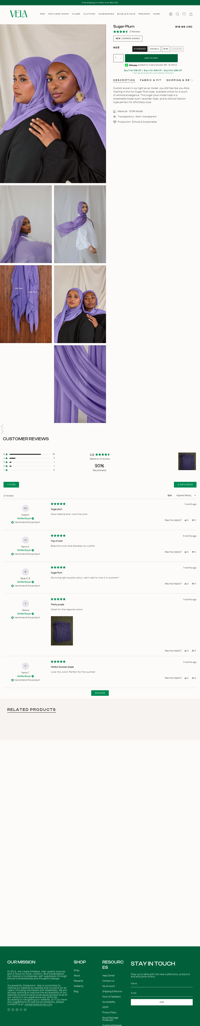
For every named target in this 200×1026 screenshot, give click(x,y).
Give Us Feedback (111, 997)
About (77, 975)
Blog (76, 991)
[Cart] (191, 14)
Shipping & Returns (112, 991)
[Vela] (18, 14)
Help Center (108, 975)
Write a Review (188, 486)
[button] (42, 14)
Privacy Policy (109, 1012)
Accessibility (108, 1002)
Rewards (78, 981)
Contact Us (108, 981)
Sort (170, 495)
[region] (187, 461)
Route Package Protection (110, 1019)
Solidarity (78, 986)
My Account (108, 986)
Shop (76, 970)
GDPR (105, 1007)
